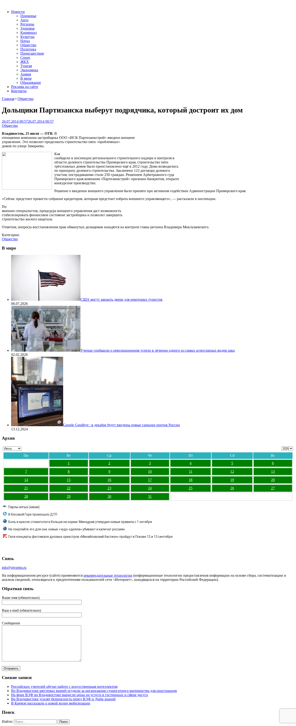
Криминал (28, 32)
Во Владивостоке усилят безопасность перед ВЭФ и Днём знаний (63, 699)
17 (150, 480)
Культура (27, 37)
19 (232, 480)
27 (273, 488)
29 (69, 496)
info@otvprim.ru (14, 568)
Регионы (27, 24)
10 (150, 471)
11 (190, 471)
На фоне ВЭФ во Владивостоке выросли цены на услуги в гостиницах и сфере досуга (79, 695)
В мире (26, 78)
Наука (25, 41)
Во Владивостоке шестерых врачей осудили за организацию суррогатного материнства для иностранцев (94, 691)
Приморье (28, 16)
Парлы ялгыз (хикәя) (24, 507)
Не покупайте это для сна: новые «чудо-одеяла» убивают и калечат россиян (66, 529)
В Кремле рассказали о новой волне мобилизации (50, 703)
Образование (30, 82)
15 (69, 480)
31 (150, 496)
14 (26, 480)
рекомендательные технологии (107, 575)
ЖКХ (24, 62)
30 (109, 496)
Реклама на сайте (24, 87)
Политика (28, 49)
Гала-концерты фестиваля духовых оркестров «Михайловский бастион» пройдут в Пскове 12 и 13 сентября (90, 536)
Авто (24, 20)
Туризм (26, 66)
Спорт (25, 57)
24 (150, 488)
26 (232, 488)
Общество (28, 45)
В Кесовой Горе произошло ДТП (32, 514)
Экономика (29, 70)
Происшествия (32, 53)
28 (26, 496)
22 (69, 488)
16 (109, 480)
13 (273, 471)
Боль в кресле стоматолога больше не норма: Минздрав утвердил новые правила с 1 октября (80, 522)
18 (190, 480)
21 (26, 488)
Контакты (19, 91)
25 (190, 488)
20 (273, 480)
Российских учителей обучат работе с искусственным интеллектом (64, 686)
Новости (18, 12)
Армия (25, 74)
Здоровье (27, 28)
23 (109, 488)
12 (232, 471)
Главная (8, 99)
